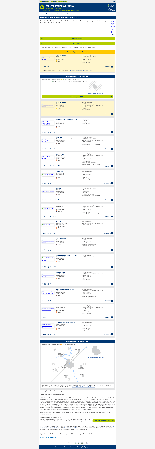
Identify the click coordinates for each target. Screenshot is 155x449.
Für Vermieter (59, 447)
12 (56, 328)
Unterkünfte (44, 1)
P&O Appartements (61, 272)
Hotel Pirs (58, 205)
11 (56, 160)
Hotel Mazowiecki (60, 171)
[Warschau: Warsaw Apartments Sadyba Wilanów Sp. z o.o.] (48, 123)
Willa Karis (58, 188)
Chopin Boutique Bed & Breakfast (65, 289)
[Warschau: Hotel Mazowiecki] (48, 175)
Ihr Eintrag (62, 1)
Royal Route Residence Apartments (65, 322)
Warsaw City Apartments (62, 221)
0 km (59, 329)
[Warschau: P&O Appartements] (48, 275)
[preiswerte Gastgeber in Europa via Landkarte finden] (111, 8)
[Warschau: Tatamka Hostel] (48, 157)
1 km (59, 61)
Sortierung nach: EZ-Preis (91, 97)
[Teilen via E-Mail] (87, 443)
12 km (60, 211)
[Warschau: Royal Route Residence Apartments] (48, 326)
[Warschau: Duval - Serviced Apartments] (48, 309)
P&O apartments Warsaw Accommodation (67, 255)
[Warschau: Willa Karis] (48, 191)
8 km (59, 194)
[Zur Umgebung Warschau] (95, 90)
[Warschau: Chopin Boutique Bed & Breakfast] (48, 292)
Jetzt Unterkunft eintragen (104, 420)
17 (56, 261)
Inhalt (53, 1)
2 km (59, 160)
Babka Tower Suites (61, 238)
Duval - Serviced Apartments (63, 306)
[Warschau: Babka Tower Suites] (48, 241)
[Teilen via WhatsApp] (83, 443)
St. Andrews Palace (61, 55)
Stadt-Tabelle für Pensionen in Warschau (83, 387)
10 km (60, 126)
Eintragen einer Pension (72, 427)
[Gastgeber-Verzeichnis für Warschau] (42, 6)
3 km (59, 143)
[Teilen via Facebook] (76, 443)
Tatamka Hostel (60, 154)
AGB (74, 447)
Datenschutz (67, 447)
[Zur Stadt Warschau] (96, 355)
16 (56, 278)
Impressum (94, 447)
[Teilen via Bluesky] (79, 443)
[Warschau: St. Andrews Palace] (48, 58)
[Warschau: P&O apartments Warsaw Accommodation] (48, 259)
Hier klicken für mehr (81, 70)
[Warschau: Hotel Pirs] (48, 208)
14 (56, 227)
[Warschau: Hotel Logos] (48, 140)
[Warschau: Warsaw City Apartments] (48, 225)
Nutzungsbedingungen (83, 447)
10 (56, 312)
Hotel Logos (59, 137)
